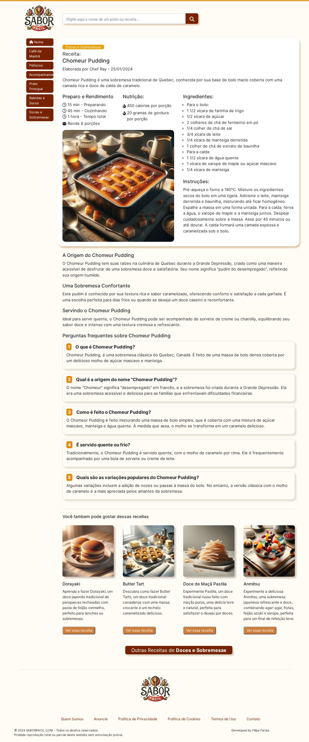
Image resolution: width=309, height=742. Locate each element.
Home (38, 42)
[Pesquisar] (192, 19)
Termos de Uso (223, 719)
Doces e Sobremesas (39, 114)
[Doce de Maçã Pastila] (208, 550)
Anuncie (101, 719)
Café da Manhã (35, 53)
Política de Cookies (184, 719)
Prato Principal (36, 86)
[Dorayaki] (88, 550)
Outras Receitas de (178, 650)
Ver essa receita (78, 630)
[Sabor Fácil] (38, 21)
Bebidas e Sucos (37, 100)
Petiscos (36, 65)
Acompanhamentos (39, 75)
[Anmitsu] (269, 550)
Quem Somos (72, 719)
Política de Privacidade (137, 719)
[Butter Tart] (148, 550)
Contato (253, 719)
